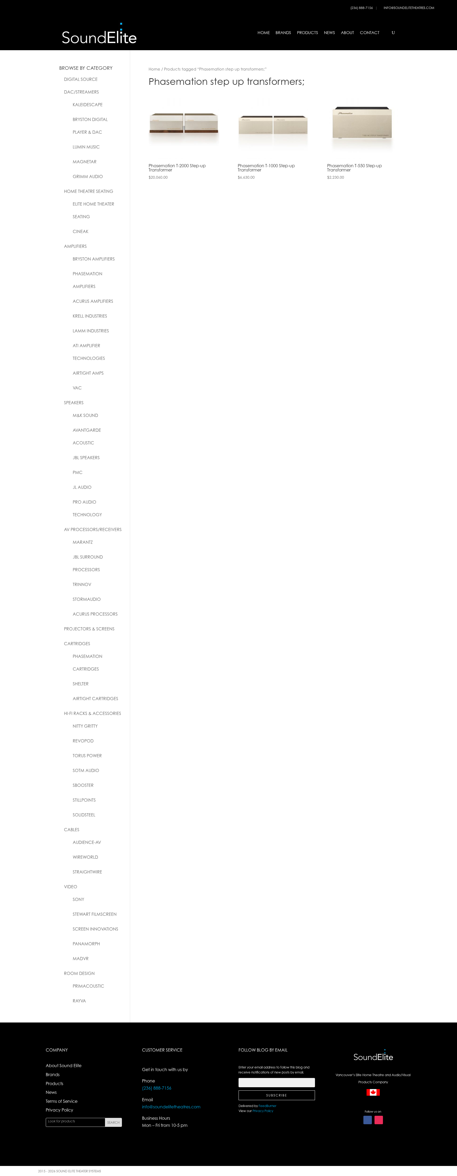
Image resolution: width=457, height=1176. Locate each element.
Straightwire (87, 872)
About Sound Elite (63, 1065)
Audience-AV (87, 842)
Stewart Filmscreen (95, 914)
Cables (71, 829)
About (347, 32)
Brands (283, 32)
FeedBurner (267, 1106)
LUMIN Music (86, 147)
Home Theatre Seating (88, 191)
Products (307, 32)
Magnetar (85, 161)
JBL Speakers (86, 457)
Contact (370, 32)
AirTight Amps (88, 373)
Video (70, 886)
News (329, 32)
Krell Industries (90, 316)
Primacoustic (88, 986)
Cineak (80, 231)
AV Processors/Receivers (93, 529)
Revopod (83, 740)
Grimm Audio (88, 176)
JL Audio (82, 487)
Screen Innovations (95, 929)
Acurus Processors (95, 614)
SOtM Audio (86, 770)
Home (264, 32)
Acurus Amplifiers (93, 301)
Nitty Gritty (85, 726)
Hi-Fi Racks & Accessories (92, 713)
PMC (78, 472)
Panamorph (86, 943)
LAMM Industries (91, 330)
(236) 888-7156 (362, 8)
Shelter (81, 683)
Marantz (83, 542)
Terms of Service (61, 1101)
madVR (81, 958)
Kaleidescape (88, 104)
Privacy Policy (59, 1110)
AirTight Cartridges (95, 698)
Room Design (79, 973)
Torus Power (87, 755)
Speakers (74, 402)
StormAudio (87, 599)
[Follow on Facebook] (367, 1120)
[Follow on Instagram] (378, 1120)
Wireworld (85, 857)
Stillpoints (84, 800)
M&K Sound (85, 415)
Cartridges (77, 643)
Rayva (79, 1000)
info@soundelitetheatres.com (409, 8)
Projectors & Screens (89, 628)
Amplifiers (75, 246)
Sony (78, 899)
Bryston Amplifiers (94, 259)
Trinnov (82, 584)
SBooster (83, 785)
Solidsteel (84, 814)
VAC (77, 388)
